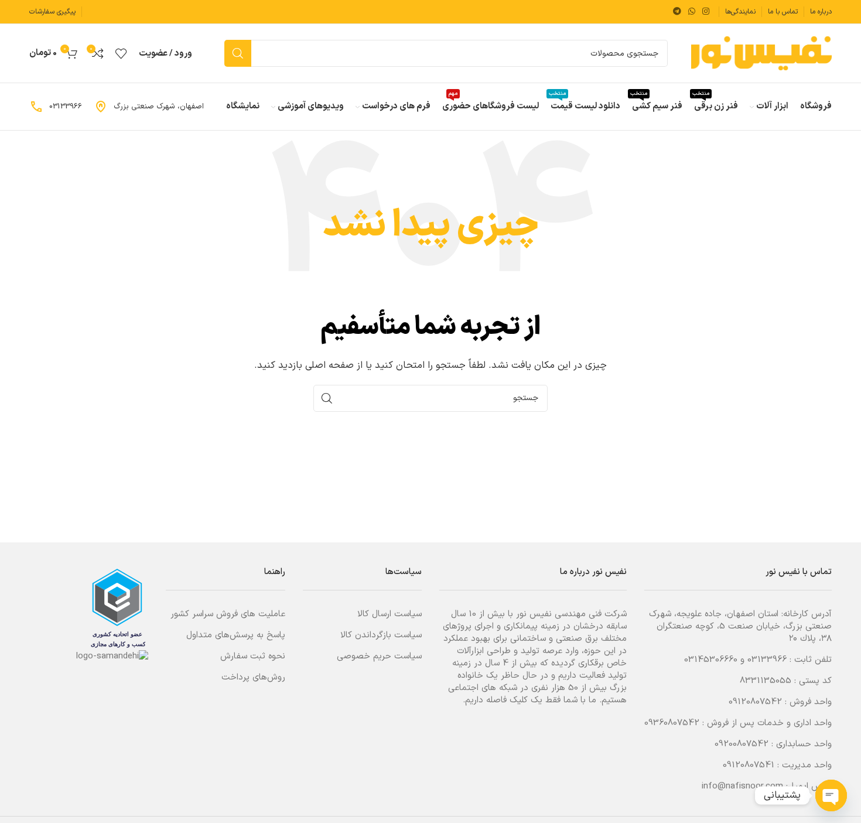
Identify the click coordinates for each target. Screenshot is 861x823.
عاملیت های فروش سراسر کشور (227, 614)
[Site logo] (761, 53)
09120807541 (748, 765)
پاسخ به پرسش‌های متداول (235, 635)
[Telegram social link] (677, 12)
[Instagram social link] (706, 12)
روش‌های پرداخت (253, 677)
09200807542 (741, 744)
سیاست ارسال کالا (389, 614)
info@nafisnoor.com (742, 786)
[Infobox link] (149, 107)
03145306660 (710, 660)
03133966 (767, 660)
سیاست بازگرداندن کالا (381, 635)
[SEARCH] (237, 53)
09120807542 (755, 702)
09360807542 (671, 723)
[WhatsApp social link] (692, 12)
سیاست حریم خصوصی (379, 656)
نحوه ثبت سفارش (252, 656)
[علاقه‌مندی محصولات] (121, 53)
